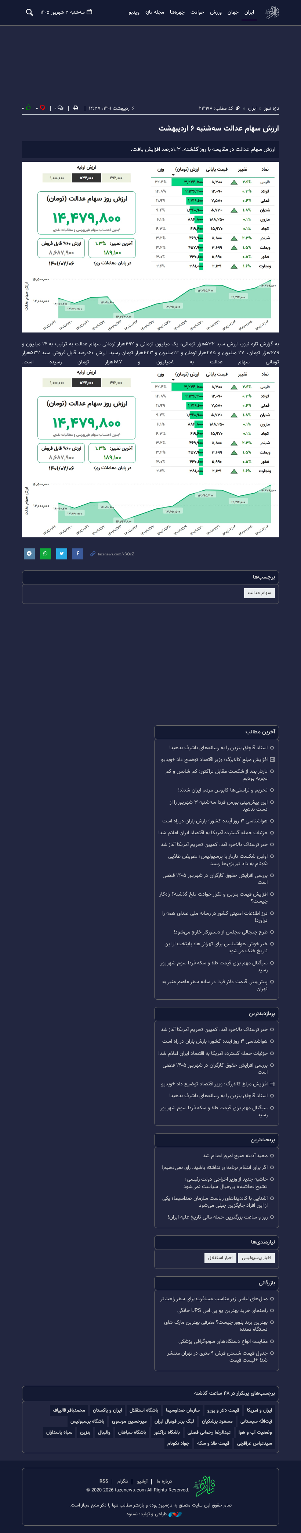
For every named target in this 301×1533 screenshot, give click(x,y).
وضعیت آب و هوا (255, 1432)
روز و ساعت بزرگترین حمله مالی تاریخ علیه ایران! (218, 1217)
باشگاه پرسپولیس (87, 1421)
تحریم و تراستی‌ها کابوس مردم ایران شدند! (223, 790)
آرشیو (142, 1481)
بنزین (85, 1432)
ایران (249, 12)
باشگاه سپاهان (132, 1432)
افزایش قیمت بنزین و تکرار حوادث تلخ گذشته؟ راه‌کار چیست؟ (213, 898)
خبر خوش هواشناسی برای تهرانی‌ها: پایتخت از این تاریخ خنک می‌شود (216, 947)
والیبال (104, 1432)
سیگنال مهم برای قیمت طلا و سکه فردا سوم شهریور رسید (214, 966)
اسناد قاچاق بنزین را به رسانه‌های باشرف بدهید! (218, 748)
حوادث (197, 12)
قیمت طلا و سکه (213, 1443)
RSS (103, 1481)
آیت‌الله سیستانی (256, 1421)
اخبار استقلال (220, 1258)
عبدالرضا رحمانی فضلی (209, 1432)
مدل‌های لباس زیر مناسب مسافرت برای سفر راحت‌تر (214, 1299)
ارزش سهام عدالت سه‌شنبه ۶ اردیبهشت (219, 129)
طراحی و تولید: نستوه (147, 1514)
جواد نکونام (178, 1443)
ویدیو (134, 12)
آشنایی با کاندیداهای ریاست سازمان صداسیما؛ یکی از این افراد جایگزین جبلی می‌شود (215, 1202)
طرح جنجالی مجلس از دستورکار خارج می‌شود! (221, 932)
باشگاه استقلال (144, 1410)
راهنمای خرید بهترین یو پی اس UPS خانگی (222, 1310)
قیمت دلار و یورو (223, 1410)
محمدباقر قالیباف (69, 1410)
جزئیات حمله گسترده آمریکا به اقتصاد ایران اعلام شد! (213, 833)
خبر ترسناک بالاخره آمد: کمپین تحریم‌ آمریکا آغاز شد (214, 844)
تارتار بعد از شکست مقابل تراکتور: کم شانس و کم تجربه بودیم (217, 775)
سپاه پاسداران (59, 1432)
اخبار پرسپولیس (256, 1258)
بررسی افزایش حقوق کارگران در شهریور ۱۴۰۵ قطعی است (215, 879)
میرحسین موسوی (129, 1421)
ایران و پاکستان (107, 1410)
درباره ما (164, 1481)
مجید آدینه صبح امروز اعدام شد (235, 1156)
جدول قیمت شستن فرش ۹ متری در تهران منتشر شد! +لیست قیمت (217, 1357)
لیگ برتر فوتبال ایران (174, 1421)
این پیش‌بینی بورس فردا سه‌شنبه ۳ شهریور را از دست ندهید (219, 806)
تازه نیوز (271, 12)
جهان (233, 12)
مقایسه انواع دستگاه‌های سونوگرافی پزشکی (223, 1341)
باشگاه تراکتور (167, 1432)
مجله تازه (154, 12)
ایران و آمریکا (259, 1410)
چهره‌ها (177, 12)
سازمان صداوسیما (183, 1410)
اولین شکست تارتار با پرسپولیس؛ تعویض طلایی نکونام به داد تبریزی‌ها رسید (218, 860)
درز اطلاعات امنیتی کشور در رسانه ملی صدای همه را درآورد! (215, 917)
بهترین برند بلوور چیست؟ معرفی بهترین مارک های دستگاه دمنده (216, 1326)
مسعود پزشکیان (217, 1421)
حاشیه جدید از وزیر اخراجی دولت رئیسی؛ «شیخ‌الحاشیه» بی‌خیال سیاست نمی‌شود (226, 1183)
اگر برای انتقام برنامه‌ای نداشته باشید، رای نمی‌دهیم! (215, 1167)
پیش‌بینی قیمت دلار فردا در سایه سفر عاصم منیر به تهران (215, 985)
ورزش (216, 12)
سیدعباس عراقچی (254, 1443)
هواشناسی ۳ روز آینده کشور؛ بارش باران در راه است (215, 821)
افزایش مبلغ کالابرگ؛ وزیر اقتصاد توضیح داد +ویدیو (214, 759)
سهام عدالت (259, 593)
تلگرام (122, 1481)
